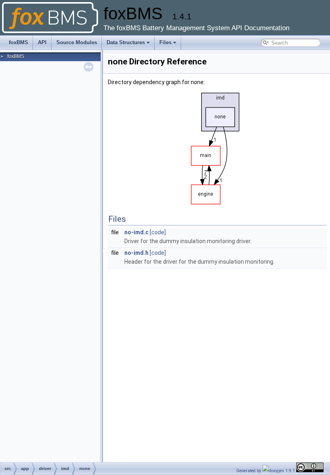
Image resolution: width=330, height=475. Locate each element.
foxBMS (18, 42)
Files (165, 42)
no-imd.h (136, 253)
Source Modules (76, 42)
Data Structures (126, 42)
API (42, 42)
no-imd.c (136, 232)
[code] (158, 232)
